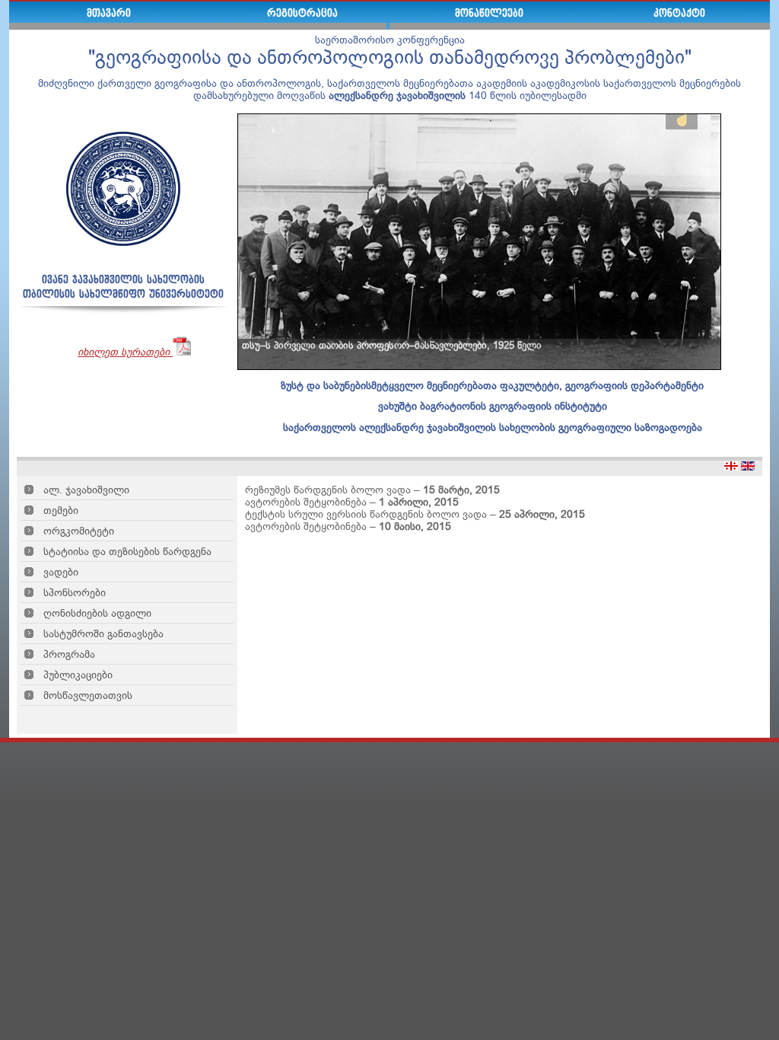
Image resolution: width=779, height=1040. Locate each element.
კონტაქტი (679, 14)
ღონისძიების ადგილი (97, 613)
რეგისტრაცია (302, 14)
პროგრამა (69, 654)
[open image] (479, 240)
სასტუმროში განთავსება (103, 633)
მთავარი (109, 14)
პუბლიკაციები (78, 674)
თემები (60, 510)
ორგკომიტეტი (78, 531)
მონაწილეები (489, 14)
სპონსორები (74, 592)
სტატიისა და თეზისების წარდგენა (127, 551)
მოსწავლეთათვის (87, 695)
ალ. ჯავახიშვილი (86, 489)
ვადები (60, 572)
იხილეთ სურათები (125, 352)
